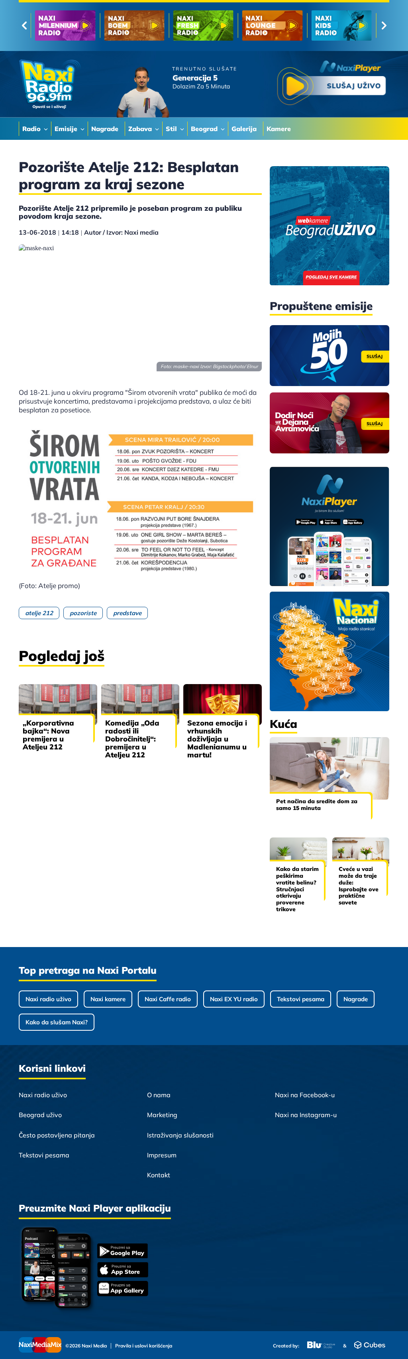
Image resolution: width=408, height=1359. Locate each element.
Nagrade (355, 999)
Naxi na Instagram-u (306, 1115)
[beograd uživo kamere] (329, 226)
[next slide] (384, 25)
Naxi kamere (108, 999)
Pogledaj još (61, 656)
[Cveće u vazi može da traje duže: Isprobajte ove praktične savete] (361, 852)
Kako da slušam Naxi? (57, 1022)
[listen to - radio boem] (134, 25)
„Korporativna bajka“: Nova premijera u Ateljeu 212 (48, 734)
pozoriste (83, 613)
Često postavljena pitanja (57, 1135)
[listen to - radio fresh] (203, 25)
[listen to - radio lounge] (272, 25)
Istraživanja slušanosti (180, 1135)
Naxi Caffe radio (168, 999)
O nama (159, 1095)
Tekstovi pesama (300, 999)
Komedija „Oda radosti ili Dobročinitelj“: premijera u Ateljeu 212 (132, 738)
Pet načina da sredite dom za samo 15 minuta (316, 805)
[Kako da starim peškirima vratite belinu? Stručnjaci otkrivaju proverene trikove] (298, 852)
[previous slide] (24, 25)
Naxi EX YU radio (234, 999)
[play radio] (331, 84)
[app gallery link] (122, 1289)
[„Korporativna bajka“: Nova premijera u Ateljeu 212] (58, 704)
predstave (127, 613)
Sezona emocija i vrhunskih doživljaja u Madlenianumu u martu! (217, 738)
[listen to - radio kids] (341, 25)
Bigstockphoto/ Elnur (235, 366)
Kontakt (158, 1175)
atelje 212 (39, 613)
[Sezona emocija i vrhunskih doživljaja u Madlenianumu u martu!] (222, 704)
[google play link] (122, 1251)
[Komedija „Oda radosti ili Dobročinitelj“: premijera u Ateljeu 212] (140, 704)
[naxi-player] (329, 527)
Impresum (162, 1155)
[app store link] (122, 1270)
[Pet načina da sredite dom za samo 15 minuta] (329, 768)
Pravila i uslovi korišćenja (143, 1346)
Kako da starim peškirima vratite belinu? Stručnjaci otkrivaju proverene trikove (297, 889)
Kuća (283, 724)
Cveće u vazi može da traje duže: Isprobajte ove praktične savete (359, 885)
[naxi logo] (49, 84)
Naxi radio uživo (48, 999)
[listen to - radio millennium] (65, 25)
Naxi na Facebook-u (305, 1095)
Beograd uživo (40, 1115)
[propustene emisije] (329, 355)
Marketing (162, 1115)
